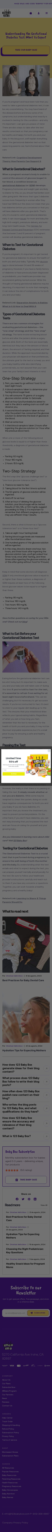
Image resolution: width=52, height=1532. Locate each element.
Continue (13, 774)
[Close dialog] (49, 751)
